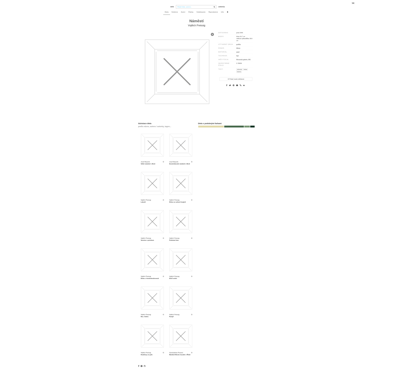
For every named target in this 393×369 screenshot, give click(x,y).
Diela (167, 12)
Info (222, 12)
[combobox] (196, 7)
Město (238, 48)
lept (237, 56)
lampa (245, 69)
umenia (221, 7)
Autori (183, 12)
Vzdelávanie (201, 12)
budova (239, 71)
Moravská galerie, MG (243, 59)
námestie (239, 69)
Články (190, 12)
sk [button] (353, 3)
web (172, 7)
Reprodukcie (213, 12)
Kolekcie (175, 12)
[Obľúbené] (227, 12)
